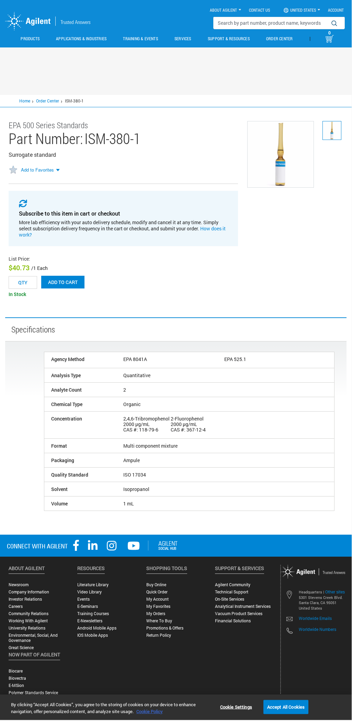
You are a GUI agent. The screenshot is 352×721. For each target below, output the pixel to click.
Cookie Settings (236, 706)
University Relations (27, 628)
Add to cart (63, 282)
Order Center (279, 38)
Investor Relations (25, 599)
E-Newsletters (89, 620)
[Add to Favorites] (13, 170)
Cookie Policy (149, 711)
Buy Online (156, 584)
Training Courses (93, 613)
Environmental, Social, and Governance (33, 638)
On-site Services (229, 599)
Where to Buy (159, 620)
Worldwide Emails (315, 618)
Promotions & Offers (164, 628)
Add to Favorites (37, 169)
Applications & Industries (81, 38)
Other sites (335, 591)
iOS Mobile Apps (92, 635)
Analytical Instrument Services (243, 606)
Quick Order (157, 591)
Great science (21, 647)
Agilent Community (232, 584)
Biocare (16, 671)
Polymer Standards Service (33, 692)
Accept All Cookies (286, 706)
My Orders (155, 613)
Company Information (29, 591)
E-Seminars (87, 606)
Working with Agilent (28, 620)
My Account (157, 599)
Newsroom (19, 584)
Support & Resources (229, 38)
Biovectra (17, 678)
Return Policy (158, 635)
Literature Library (93, 584)
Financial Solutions (233, 620)
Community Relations (28, 613)
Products (30, 38)
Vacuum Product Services (238, 613)
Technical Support (231, 591)
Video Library (89, 591)
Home (24, 100)
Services (182, 38)
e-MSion (16, 685)
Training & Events (140, 38)
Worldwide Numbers (317, 629)
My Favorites (158, 606)
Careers (16, 606)
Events (83, 599)
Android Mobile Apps (96, 628)
